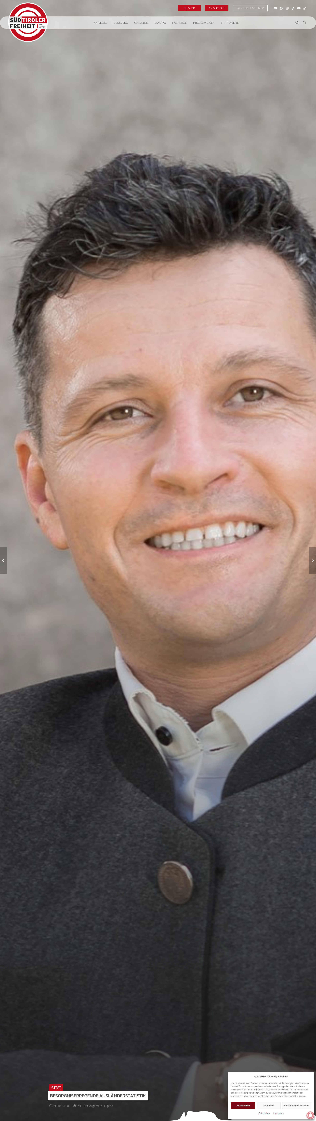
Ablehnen (268, 1105)
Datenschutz (264, 1113)
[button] (110, 22)
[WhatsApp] (305, 8)
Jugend (108, 1106)
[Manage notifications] (310, 1115)
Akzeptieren (243, 1105)
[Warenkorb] (304, 22)
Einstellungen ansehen (296, 1105)
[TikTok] (293, 8)
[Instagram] (287, 8)
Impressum (278, 1113)
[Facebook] (281, 8)
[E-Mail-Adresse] (275, 8)
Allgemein (95, 1106)
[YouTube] (299, 8)
